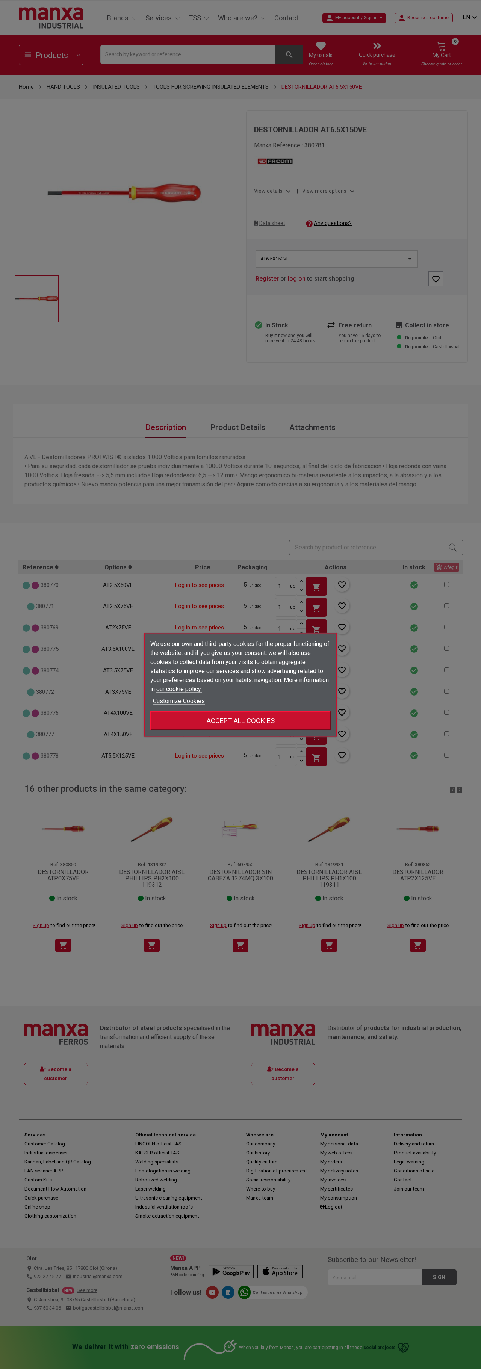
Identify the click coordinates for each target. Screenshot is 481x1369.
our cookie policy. (179, 688)
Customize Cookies (179, 700)
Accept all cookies (241, 720)
